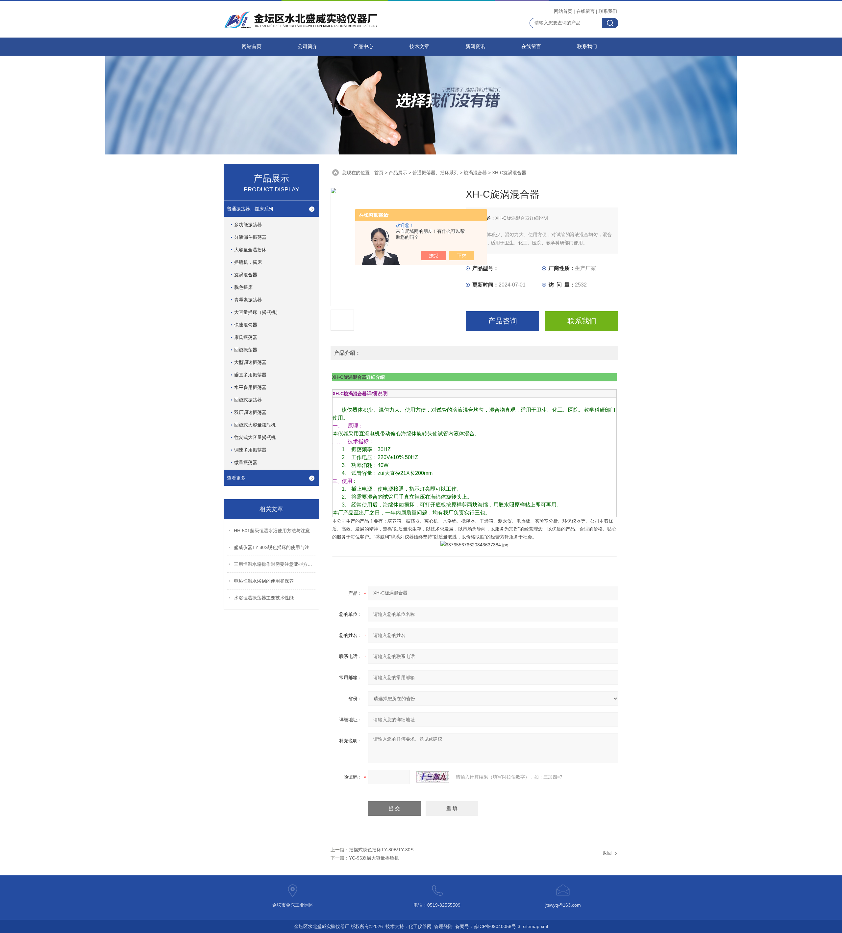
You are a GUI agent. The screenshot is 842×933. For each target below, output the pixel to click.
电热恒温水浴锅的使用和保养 (264, 581)
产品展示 (398, 172)
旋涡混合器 (245, 274)
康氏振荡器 (245, 337)
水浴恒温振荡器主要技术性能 (264, 597)
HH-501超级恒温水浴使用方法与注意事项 (275, 530)
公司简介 (307, 46)
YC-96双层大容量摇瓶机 (374, 858)
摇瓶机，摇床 (248, 262)
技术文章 (419, 46)
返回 (607, 853)
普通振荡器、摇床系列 (250, 208)
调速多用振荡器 (250, 450)
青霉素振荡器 (248, 299)
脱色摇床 (243, 287)
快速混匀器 (245, 324)
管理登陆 (443, 926)
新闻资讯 (475, 46)
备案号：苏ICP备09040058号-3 (487, 926)
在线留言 (585, 11)
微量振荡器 (245, 462)
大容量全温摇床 (250, 249)
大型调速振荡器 (250, 362)
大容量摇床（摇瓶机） (257, 312)
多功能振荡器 (248, 224)
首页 (379, 172)
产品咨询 (502, 321)
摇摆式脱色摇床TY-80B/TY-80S (381, 849)
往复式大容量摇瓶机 (255, 437)
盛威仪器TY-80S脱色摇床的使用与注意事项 (275, 547)
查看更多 (236, 477)
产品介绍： (347, 353)
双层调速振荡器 (250, 412)
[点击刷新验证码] (432, 776)
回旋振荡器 (245, 349)
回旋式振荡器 (248, 399)
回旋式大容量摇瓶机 (255, 424)
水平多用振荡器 (250, 387)
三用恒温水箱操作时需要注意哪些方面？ (275, 564)
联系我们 (608, 11)
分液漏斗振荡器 (250, 237)
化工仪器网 (420, 926)
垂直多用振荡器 (250, 374)
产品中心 (363, 46)
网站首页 (563, 11)
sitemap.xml (535, 926)
